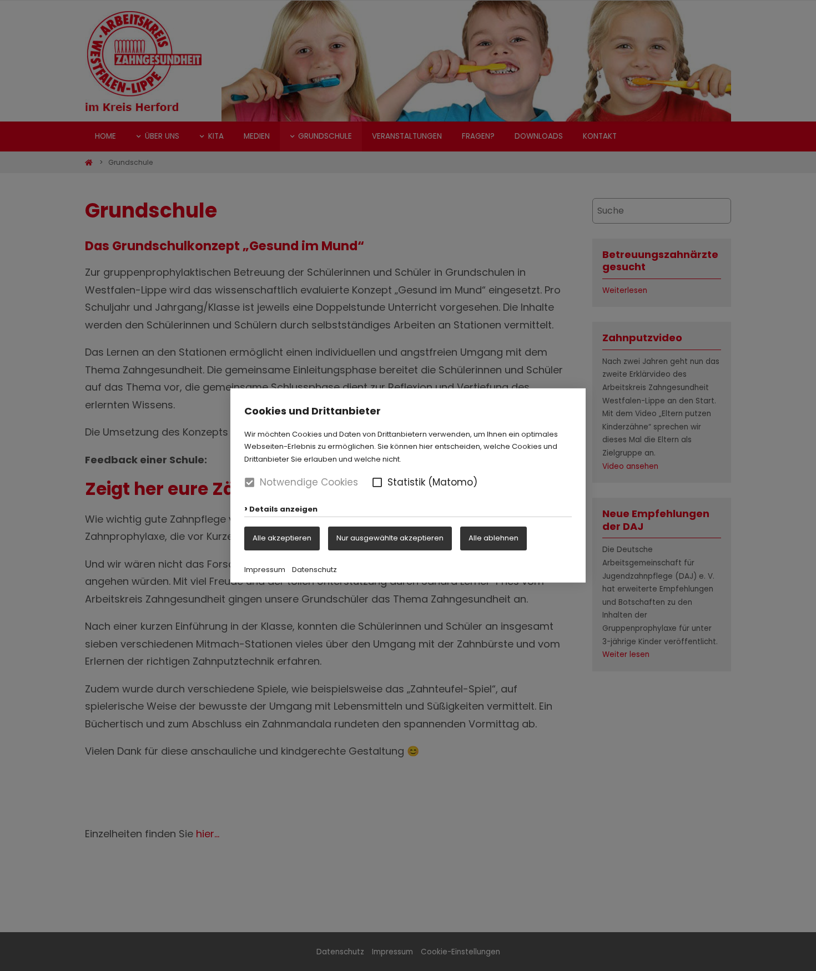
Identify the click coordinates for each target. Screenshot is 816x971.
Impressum (264, 569)
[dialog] (408, 485)
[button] (377, 482)
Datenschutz (314, 569)
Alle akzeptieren (282, 538)
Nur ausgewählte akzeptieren (390, 538)
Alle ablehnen (493, 538)
